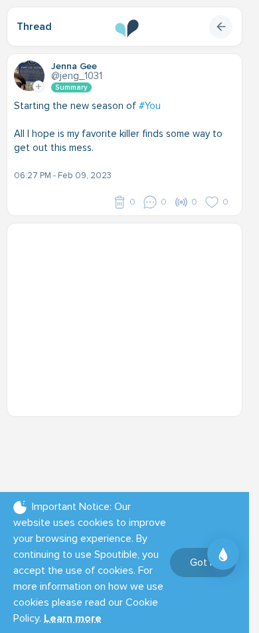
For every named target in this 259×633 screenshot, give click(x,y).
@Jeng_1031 (76, 76)
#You (150, 106)
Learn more (73, 618)
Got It (203, 562)
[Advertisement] (129, 313)
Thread (34, 26)
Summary (71, 87)
